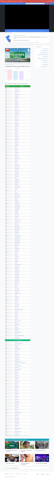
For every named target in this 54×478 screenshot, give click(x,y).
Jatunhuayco (16, 158)
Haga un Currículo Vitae (44, 52)
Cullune (16, 192)
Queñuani (16, 298)
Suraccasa (16, 144)
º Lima (46, 1)
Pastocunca (16, 139)
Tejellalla (16, 319)
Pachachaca (16, 293)
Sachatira (16, 261)
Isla (15, 190)
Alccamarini (16, 89)
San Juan (16, 430)
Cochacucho (16, 110)
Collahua (16, 153)
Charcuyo (16, 218)
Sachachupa (16, 393)
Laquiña (16, 370)
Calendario (21, 1)
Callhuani (16, 171)
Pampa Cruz (16, 219)
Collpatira (16, 142)
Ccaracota (16, 105)
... (12, 86)
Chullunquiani (17, 179)
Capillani (16, 251)
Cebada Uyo (16, 433)
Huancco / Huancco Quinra (19, 335)
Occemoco (16, 301)
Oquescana (16, 290)
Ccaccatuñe (16, 304)
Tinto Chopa (16, 422)
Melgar (12, 3)
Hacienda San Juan (17, 428)
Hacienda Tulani (17, 221)
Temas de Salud (45, 62)
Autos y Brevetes (45, 56)
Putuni (15, 189)
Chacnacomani (17, 94)
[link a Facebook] (42, 474)
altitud (7, 86)
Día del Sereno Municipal (40, 450)
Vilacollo (16, 415)
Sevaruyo (16, 306)
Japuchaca (16, 245)
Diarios (9, 1)
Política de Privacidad (18, 473)
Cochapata (16, 272)
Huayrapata (16, 173)
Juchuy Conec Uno (17, 431)
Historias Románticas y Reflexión (43, 54)
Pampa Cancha (17, 240)
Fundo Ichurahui (17, 227)
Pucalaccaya (16, 279)
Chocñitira (16, 203)
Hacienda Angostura (18, 412)
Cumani (16, 287)
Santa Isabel (16, 288)
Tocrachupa (16, 423)
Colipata (16, 126)
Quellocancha (17, 208)
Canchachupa (17, 348)
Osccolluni (16, 401)
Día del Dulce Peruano (10, 463)
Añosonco (16, 224)
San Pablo (16, 356)
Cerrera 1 (16, 234)
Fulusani (16, 325)
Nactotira (16, 388)
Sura (15, 147)
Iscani (15, 92)
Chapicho (16, 136)
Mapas (7, 3)
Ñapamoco (16, 285)
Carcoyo (16, 128)
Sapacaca (16, 341)
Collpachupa (16, 386)
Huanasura (16, 213)
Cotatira (16, 129)
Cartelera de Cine (45, 60)
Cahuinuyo (16, 409)
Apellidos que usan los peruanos (43, 58)
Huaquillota (16, 113)
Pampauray (16, 269)
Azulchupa (16, 378)
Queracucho (16, 115)
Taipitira (16, 380)
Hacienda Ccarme (17, 264)
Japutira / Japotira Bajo (18, 309)
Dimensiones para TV (44, 66)
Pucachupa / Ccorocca (18, 340)
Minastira (16, 198)
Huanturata (16, 407)
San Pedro (16, 399)
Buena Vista (16, 120)
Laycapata (16, 396)
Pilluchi (16, 303)
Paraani (16, 322)
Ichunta (16, 383)
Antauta (15, 3)
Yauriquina (16, 346)
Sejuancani (16, 377)
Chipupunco (16, 296)
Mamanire (16, 155)
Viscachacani (17, 166)
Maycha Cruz (17, 168)
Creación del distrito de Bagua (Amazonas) (11, 451)
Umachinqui (16, 280)
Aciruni (16, 100)
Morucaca (16, 417)
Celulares (47, 3)
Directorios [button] (16, 1)
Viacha (16, 253)
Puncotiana (16, 152)
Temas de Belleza (45, 64)
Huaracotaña (16, 243)
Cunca (15, 121)
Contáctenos (25, 473)
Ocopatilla (16, 250)
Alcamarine (16, 107)
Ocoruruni (16, 200)
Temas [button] (12, 1)
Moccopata (16, 131)
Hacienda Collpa (17, 235)
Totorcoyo (16, 317)
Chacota (16, 150)
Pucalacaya (16, 404)
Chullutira (16, 259)
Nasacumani (16, 176)
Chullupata (16, 359)
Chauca (16, 394)
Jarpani (16, 314)
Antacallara (16, 375)
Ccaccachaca (17, 187)
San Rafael (16, 102)
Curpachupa (16, 425)
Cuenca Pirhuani (17, 205)
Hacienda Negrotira (17, 369)
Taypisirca (16, 174)
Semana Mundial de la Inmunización (25, 464)
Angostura (16, 330)
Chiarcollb (16, 277)
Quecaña (16, 211)
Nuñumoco (16, 364)
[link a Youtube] (47, 474)
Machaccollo (16, 282)
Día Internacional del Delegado (41, 463)
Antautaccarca (17, 354)
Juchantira (16, 391)
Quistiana (16, 327)
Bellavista (16, 333)
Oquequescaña (17, 242)
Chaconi (16, 258)
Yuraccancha (16, 256)
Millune (16, 160)
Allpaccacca (16, 145)
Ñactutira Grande (17, 332)
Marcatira (16, 372)
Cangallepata (17, 182)
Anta (15, 295)
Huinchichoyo (17, 402)
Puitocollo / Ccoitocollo (18, 343)
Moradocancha (17, 324)
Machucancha (17, 195)
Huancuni (16, 216)
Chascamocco (17, 197)
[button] (24, 1)
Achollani (16, 184)
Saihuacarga (16, 274)
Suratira (16, 118)
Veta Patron (16, 97)
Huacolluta (16, 232)
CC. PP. (22, 86)
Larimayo (16, 410)
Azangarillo (16, 420)
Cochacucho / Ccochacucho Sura (20, 362)
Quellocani (16, 134)
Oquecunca (16, 229)
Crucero (16, 99)
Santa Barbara (17, 206)
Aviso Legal (11, 473)
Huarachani (16, 137)
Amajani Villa (16, 271)
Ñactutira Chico (17, 349)
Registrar (50, 1)
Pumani (16, 163)
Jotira (15, 351)
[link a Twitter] (37, 474)
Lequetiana (16, 123)
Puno (9, 3)
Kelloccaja (16, 367)
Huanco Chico (17, 357)
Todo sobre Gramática (44, 50)
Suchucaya (16, 266)
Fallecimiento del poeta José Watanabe (26, 451)
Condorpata (16, 91)
